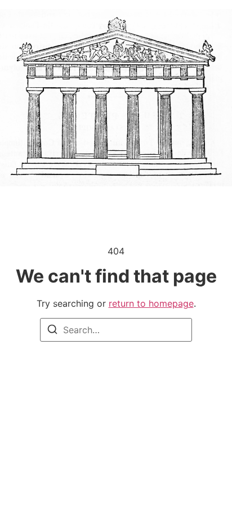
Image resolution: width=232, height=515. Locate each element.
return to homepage (151, 303)
